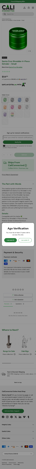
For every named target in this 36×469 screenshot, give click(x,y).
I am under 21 (25, 240)
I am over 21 (10, 240)
